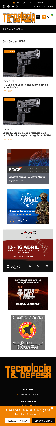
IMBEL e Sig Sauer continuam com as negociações (25, 86)
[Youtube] (13, 6)
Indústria (10, 51)
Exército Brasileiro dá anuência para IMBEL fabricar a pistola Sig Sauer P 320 (27, 134)
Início (5, 29)
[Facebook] (8, 6)
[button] (38, 17)
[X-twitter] (17, 6)
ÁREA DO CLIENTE (43, 6)
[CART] (44, 17)
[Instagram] (4, 6)
